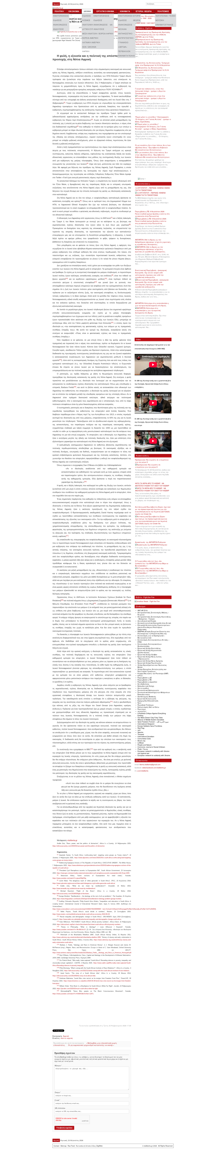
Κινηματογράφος (164, 24)
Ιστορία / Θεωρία (144, 11)
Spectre (140, 732)
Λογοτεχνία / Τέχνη (166, 15)
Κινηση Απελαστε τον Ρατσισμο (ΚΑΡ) (153, 673)
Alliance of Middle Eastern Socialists (151, 719)
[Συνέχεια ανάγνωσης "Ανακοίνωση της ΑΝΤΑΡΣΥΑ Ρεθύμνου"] (152, 544)
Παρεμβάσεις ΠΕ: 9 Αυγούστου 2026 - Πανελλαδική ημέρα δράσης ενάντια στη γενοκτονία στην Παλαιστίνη (152, 213)
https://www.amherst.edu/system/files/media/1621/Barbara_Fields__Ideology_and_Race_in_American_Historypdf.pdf (91, 953)
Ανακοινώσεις (60, 24)
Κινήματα (125, 11)
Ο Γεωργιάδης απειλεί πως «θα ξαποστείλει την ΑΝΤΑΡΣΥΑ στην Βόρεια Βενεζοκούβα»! (151, 563)
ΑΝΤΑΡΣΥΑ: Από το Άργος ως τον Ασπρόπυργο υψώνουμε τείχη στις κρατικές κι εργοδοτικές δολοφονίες (153, 242)
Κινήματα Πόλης (126, 55)
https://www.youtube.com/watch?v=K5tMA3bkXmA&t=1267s (73, 994)
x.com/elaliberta (142, 771)
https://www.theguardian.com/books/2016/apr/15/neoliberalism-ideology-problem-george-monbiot (89, 899)
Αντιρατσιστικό (125, 38)
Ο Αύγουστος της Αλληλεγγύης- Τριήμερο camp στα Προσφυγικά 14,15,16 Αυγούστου (152, 64)
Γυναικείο (123, 42)
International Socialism (146, 736)
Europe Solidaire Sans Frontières (150, 726)
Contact (56, 1146)
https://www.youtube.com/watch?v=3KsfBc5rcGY (69, 929)
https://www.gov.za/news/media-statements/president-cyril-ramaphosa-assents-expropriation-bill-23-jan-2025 (93, 873)
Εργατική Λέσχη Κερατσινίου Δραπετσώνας (149, 651)
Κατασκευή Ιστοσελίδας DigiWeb (89, 1146)
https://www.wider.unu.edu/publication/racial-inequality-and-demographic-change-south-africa (90, 919)
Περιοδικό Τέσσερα (146, 705)
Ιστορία (136, 15)
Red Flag (141, 728)
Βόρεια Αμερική (90, 38)
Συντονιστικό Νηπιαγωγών (148, 690)
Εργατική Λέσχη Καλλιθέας (149, 648)
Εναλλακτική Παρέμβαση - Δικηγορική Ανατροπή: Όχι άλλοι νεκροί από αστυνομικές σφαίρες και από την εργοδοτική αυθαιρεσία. (151, 273)
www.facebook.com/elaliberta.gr (154, 767)
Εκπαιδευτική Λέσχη (146, 686)
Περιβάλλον (124, 51)
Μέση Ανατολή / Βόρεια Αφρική (97, 33)
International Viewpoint (146, 724)
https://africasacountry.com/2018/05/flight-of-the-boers (70, 893)
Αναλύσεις (58, 29)
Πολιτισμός (163, 11)
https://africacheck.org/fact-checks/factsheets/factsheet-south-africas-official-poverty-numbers (89, 924)
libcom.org (141, 740)
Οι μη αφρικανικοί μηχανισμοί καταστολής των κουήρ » (91, 1045)
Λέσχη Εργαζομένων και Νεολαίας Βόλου (152, 666)
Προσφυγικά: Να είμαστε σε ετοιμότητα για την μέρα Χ (151, 461)
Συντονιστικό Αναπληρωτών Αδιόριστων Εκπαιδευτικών (154, 693)
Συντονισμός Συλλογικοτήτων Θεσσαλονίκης (149, 645)
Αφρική (85, 51)
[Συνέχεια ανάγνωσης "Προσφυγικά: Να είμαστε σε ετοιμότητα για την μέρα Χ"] (153, 466)
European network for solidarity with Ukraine (154, 755)
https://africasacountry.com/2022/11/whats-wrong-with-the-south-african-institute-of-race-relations (96, 970)
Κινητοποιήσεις (61, 15)
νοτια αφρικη (67, 1038)
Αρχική (56, 4)
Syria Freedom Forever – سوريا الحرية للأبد (153, 722)
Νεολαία (122, 29)
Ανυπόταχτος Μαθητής (147, 696)
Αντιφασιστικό (125, 33)
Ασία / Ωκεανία (89, 47)
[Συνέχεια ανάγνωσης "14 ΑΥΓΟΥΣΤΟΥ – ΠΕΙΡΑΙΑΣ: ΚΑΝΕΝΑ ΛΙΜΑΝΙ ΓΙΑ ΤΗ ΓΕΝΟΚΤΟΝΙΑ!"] (153, 194)
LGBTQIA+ (122, 47)
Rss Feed (71, 1146)
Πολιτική (59, 11)
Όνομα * (58, 1092)
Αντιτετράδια (143, 688)
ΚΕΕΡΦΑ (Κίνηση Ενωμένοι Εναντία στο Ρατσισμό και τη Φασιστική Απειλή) (154, 632)
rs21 (139, 730)
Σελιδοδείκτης (143, 684)
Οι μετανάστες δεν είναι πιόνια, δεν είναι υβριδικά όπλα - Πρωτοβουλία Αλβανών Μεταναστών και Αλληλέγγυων (153, 147)
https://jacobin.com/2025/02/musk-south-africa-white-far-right (77, 988)
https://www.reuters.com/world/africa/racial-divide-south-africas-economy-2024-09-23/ (81, 914)
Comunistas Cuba (144, 738)
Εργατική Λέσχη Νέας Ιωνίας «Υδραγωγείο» (150, 657)
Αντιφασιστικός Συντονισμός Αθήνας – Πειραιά (153, 613)
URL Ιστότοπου (60, 1108)
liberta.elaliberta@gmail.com (150, 764)
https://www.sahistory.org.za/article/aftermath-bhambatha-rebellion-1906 (76, 937)
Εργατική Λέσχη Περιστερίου (149, 663)
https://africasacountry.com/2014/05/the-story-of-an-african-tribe (73, 976)
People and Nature (144, 745)
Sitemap (63, 1146)
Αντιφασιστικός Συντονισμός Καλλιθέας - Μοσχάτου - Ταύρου (154, 618)
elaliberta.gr (72, 840)
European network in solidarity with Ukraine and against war (153, 752)
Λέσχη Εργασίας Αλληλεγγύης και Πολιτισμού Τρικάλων (152, 670)
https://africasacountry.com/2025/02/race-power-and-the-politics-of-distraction (78, 846)
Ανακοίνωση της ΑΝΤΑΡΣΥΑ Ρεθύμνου (150, 542)
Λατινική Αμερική (91, 42)
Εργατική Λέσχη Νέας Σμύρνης (150, 661)
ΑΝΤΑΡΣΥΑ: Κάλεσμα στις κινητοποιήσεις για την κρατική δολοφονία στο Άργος (152, 304)
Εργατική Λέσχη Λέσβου (147, 654)
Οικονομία (73, 11)
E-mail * (57, 1100)
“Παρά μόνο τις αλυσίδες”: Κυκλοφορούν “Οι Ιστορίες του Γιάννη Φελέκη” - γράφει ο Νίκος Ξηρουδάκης (153, 119)
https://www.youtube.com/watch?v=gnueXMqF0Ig (69, 878)
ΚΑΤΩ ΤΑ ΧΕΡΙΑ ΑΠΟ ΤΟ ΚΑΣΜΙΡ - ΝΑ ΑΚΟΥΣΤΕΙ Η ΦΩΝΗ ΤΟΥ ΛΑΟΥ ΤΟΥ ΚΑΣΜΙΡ (152, 484)
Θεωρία (136, 20)
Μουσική (160, 20)
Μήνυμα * (58, 1065)
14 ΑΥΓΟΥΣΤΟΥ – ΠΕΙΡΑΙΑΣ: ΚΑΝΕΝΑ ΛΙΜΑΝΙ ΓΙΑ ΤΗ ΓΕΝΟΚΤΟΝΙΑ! (152, 189)
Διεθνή (87, 11)
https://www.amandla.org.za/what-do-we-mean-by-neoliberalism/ (73, 888)
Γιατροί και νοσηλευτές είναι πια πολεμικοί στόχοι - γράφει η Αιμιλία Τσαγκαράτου (150, 91)
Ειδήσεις (57, 20)
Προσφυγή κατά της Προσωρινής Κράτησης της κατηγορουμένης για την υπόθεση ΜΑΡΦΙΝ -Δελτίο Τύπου (152, 34)
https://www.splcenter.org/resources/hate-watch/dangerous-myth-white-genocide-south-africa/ (83, 883)
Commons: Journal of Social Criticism (151, 747)
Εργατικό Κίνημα (105, 11)
